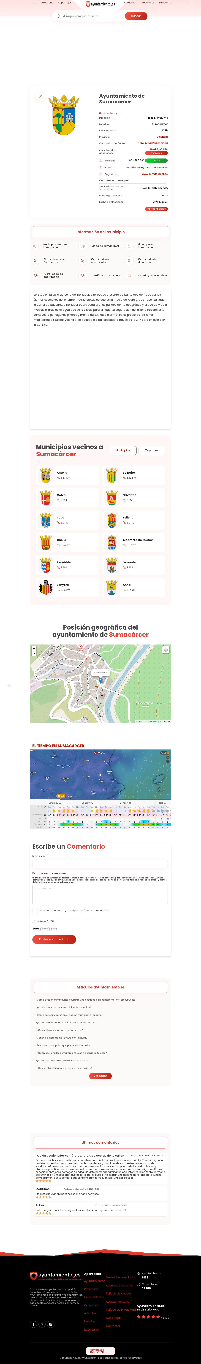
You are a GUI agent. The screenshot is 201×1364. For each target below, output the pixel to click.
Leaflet (139, 721)
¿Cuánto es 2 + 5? (43, 921)
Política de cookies (118, 1293)
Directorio (47, 2)
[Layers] (165, 649)
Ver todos (100, 1076)
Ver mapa (156, 153)
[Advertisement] (100, 55)
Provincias (91, 1289)
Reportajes (64, 2)
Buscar (136, 16)
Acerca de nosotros (119, 1285)
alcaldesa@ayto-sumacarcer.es (147, 167)
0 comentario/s (109, 113)
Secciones (148, 2)
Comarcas (91, 1305)
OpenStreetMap (152, 721)
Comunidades (94, 1297)
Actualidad (130, 2)
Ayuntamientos (94, 1281)
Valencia (162, 137)
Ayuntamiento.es (117, 1301)
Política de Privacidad (121, 1309)
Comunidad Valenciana (152, 143)
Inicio (33, 2)
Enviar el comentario (54, 939)
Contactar (113, 1326)
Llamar (156, 160)
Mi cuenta (165, 2)
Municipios (122, 450)
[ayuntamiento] (100, 6)
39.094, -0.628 (158, 149)
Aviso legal (113, 1318)
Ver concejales (156, 209)
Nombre (38, 856)
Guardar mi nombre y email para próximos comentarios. (74, 910)
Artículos (90, 1313)
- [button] (34, 653)
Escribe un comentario (49, 873)
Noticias (89, 1321)
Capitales (151, 450)
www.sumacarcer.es (155, 174)
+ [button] (34, 649)
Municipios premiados (121, 1277)
